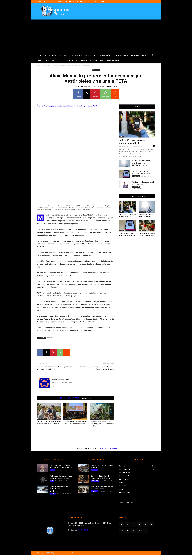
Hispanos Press (124, 146)
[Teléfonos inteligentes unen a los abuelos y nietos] (124, 184)
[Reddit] (88, 1)
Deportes (90, 55)
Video (41, 55)
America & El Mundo (91, 61)
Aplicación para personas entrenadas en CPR (132, 141)
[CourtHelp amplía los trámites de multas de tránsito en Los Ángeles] (42, 489)
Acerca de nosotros (126, 503)
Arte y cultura (72, 55)
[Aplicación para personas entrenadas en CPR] (137, 124)
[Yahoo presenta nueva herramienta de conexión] (124, 174)
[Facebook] (66, 1)
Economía (105, 55)
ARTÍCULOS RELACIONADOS (69, 398)
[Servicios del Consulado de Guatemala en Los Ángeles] (83, 479)
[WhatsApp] (60, 352)
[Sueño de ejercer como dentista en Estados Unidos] (83, 489)
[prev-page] (38, 430)
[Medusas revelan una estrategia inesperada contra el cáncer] (42, 479)
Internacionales (41, 418)
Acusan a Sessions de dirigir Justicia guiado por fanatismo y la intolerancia (54, 368)
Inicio (38, 66)
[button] (152, 56)
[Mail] (81, 1)
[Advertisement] (96, 36)
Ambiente (54, 55)
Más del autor (86, 398)
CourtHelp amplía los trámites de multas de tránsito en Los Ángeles (61, 489)
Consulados (95, 480)
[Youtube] (103, 1)
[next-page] (41, 430)
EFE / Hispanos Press (84, 86)
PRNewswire (113, 61)
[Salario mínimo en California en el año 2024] (83, 468)
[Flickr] (70, 1)
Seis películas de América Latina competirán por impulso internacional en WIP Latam (102, 424)
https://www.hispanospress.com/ (62, 382)
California (53, 493)
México (52, 470)
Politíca (42, 61)
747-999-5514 (83, 530)
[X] (95, 1)
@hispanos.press (108, 448)
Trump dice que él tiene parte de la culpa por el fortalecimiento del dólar (97, 368)
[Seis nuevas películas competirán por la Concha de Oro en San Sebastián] (49, 411)
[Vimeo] (99, 1)
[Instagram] (73, 1)
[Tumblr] (92, 1)
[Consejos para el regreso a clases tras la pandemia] (147, 225)
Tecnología (69, 61)
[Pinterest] (84, 1)
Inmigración (137, 55)
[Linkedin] (77, 1)
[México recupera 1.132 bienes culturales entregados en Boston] (42, 468)
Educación (120, 55)
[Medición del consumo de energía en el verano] (124, 163)
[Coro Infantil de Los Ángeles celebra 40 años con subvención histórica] (75, 411)
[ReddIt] (66, 352)
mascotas (50, 337)
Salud (55, 61)
